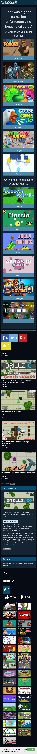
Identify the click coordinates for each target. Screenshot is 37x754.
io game (12, 512)
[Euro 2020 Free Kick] (24, 640)
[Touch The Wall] (9, 724)
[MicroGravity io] (24, 698)
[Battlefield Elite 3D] (24, 648)
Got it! (31, 749)
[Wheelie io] (9, 740)
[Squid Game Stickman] (24, 632)
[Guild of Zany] (9, 657)
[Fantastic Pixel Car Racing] (24, 715)
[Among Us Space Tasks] (24, 623)
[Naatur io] (24, 707)
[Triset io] (24, 665)
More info (23, 751)
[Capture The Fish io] (9, 682)
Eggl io (5, 545)
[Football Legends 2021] (9, 632)
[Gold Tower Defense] (24, 673)
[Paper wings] (9, 698)
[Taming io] (24, 732)
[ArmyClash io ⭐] (9, 615)
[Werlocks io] (9, 640)
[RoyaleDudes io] (24, 615)
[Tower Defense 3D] (24, 657)
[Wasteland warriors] (9, 690)
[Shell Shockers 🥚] (9, 606)
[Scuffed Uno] (9, 648)
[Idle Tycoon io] (24, 682)
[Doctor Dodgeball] (9, 732)
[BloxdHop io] (24, 724)
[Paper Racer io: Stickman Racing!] (24, 690)
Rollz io (12, 545)
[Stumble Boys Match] (9, 673)
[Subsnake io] (9, 715)
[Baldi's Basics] (24, 606)
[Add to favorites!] (6, 574)
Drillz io (3, 353)
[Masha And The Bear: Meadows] (9, 623)
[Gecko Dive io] (9, 665)
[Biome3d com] (9, 707)
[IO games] (9, 2)
